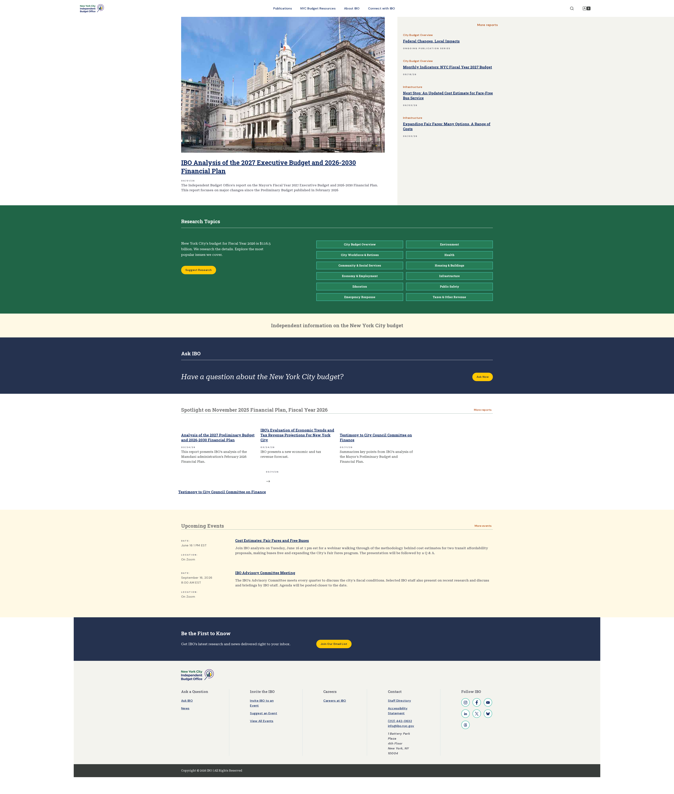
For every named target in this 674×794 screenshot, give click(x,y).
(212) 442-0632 (400, 721)
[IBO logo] (197, 675)
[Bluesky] (488, 713)
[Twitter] (477, 713)
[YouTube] (488, 702)
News (185, 708)
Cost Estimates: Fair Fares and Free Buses (272, 540)
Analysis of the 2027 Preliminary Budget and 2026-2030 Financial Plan (218, 437)
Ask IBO (187, 701)
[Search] (572, 8)
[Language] (587, 8)
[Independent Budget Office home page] (92, 8)
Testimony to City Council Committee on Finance (376, 437)
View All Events (261, 721)
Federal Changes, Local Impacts (431, 41)
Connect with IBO (381, 8)
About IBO (352, 8)
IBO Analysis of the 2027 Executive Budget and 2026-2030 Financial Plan (268, 166)
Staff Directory (399, 701)
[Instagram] (465, 702)
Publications (282, 8)
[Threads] (465, 725)
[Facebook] (477, 702)
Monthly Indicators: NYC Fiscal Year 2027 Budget (447, 67)
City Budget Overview (418, 35)
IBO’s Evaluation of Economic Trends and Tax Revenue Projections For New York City (297, 435)
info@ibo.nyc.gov (401, 726)
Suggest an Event (263, 713)
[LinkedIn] (465, 713)
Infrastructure (412, 87)
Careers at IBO (334, 701)
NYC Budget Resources (318, 8)
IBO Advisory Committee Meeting (265, 572)
